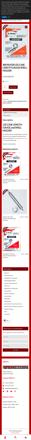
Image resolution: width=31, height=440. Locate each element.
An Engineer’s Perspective (10, 278)
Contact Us (7, 314)
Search (15, 437)
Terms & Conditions (9, 293)
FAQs (5, 311)
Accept (4, 17)
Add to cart (13, 87)
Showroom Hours (8, 275)
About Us (6, 273)
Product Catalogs (8, 309)
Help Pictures (7, 301)
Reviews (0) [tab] (7, 115)
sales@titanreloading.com (11, 388)
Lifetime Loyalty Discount (10, 283)
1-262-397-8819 (9, 383)
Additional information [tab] (10, 112)
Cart (24, 436)
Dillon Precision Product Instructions (13, 306)
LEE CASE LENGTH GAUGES (14, 101)
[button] (26, 27)
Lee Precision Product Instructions (13, 304)
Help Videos (7, 298)
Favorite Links (7, 296)
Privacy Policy (7, 291)
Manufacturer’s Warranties (11, 288)
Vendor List (7, 285)
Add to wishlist (8, 92)
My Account (5, 437)
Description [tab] (7, 109)
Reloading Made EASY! (10, 280)
